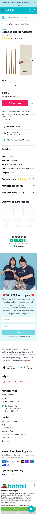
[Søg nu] (32, 17)
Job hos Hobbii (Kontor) (11, 401)
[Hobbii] (7, 10)
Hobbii (4, 29)
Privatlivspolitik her (24, 337)
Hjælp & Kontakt (8, 394)
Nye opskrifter (7, 431)
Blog (3, 424)
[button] (35, 10)
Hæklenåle (8, 24)
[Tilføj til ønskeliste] (32, 103)
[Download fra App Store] (10, 367)
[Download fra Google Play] (27, 367)
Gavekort (5, 438)
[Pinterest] (15, 381)
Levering (5, 398)
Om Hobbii (6, 441)
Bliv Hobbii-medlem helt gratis (13, 421)
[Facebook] (9, 381)
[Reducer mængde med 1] (4, 85)
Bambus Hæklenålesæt (21, 24)
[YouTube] (21, 381)
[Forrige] (4, 60)
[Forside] (2, 24)
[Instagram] (4, 381)
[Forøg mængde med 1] (15, 85)
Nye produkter (7, 428)
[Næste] (33, 60)
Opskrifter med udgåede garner (14, 434)
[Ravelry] (27, 381)
